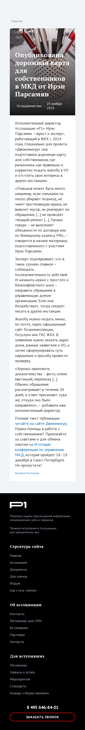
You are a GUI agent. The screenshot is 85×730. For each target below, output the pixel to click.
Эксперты (17, 641)
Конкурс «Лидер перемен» (29, 693)
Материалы (18, 665)
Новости (17, 21)
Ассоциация (18, 562)
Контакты (17, 614)
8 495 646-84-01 (42, 707)
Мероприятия (20, 679)
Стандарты (18, 686)
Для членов (18, 576)
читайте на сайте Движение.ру (41, 423)
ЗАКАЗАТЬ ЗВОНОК (42, 717)
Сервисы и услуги (22, 672)
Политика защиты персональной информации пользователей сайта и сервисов (40, 518)
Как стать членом (23, 590)
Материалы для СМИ (25, 621)
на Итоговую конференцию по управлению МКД (39, 449)
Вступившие (19, 628)
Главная (15, 555)
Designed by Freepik (27, 473)
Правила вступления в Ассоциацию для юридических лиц (33, 530)
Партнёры (17, 634)
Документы (18, 569)
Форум (15, 583)
